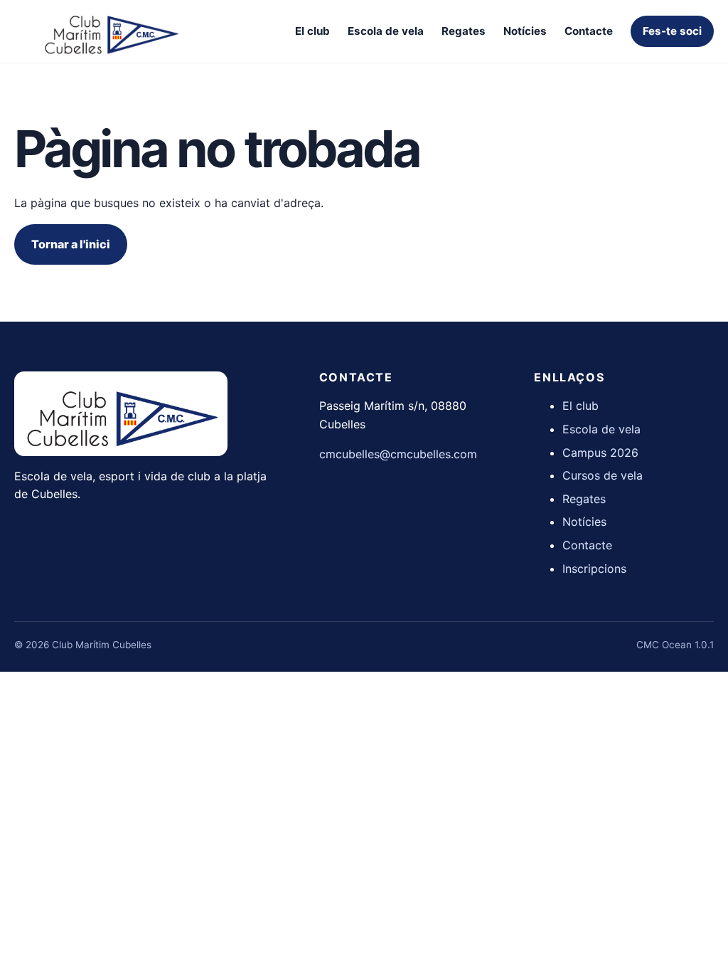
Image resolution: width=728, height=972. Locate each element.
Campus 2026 (600, 452)
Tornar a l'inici (70, 244)
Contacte (588, 31)
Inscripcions (594, 568)
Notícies (525, 31)
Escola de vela (386, 31)
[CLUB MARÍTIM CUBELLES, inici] (110, 31)
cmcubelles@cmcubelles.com (398, 454)
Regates (463, 31)
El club (312, 31)
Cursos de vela (602, 475)
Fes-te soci (672, 31)
